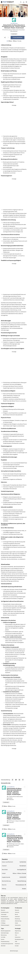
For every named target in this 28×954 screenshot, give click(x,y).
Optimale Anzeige (5, 932)
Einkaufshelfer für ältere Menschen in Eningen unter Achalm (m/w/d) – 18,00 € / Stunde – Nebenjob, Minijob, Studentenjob (15, 838)
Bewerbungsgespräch (5, 930)
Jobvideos (3, 920)
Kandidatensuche (4, 912)
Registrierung (18, 930)
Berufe (16, 914)
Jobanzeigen (3, 914)
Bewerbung (17, 918)
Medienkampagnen (5, 925)
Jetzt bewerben (18, 37)
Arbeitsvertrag (18, 920)
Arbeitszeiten (18, 925)
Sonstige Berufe (10, 786)
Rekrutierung (4, 935)
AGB (16, 941)
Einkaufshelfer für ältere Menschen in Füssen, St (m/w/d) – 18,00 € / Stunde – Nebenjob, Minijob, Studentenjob (14, 815)
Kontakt (17, 945)
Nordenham (23, 865)
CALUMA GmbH (14, 23)
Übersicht (3, 910)
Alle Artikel (3, 945)
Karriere (2, 939)
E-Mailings (3, 923)
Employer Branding (5, 918)
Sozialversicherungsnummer (7, 943)
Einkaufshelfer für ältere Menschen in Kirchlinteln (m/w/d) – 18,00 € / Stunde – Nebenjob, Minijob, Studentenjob (14, 791)
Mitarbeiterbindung (5, 941)
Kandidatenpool (4, 916)
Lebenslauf (17, 916)
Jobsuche (17, 912)
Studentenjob (14, 33)
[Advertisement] (14, 120)
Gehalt (16, 923)
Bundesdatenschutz (19, 939)
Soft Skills (3, 937)
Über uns (17, 932)
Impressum (17, 943)
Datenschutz (17, 937)
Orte (16, 935)
